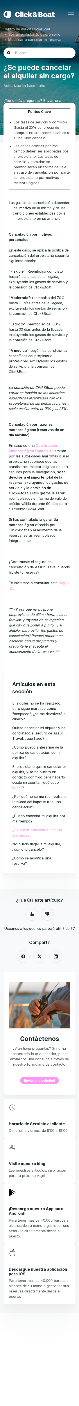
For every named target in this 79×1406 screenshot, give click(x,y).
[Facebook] (23, 956)
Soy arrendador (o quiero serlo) (35, 34)
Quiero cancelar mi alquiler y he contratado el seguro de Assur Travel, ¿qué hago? (38, 733)
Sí (31, 914)
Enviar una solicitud (39, 1080)
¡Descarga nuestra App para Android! (36, 1211)
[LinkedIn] (56, 956)
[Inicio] (29, 14)
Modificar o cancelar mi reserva (34, 39)
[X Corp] (39, 956)
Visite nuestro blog (27, 1163)
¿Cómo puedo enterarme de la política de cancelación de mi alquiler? (37, 752)
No (47, 914)
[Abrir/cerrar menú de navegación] (70, 14)
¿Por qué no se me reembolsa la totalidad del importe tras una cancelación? (39, 801)
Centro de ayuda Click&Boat (27, 29)
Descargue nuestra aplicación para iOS (38, 1271)
